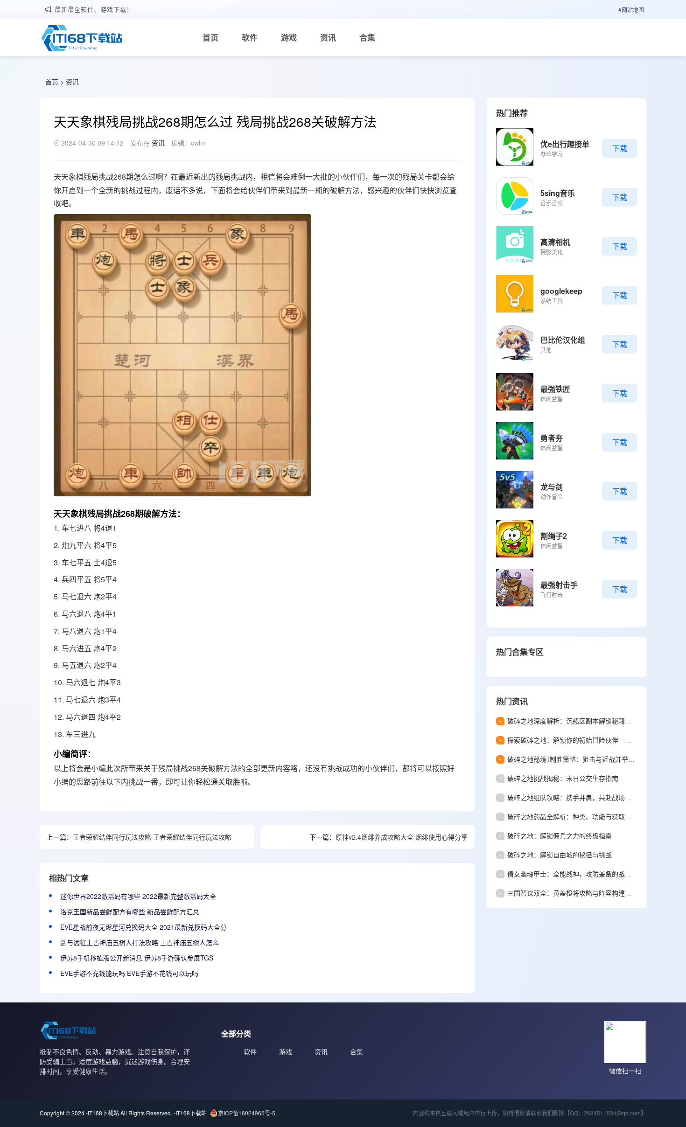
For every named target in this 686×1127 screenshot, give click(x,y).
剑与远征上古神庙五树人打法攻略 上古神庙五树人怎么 (139, 942)
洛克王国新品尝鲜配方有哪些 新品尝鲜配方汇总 (129, 911)
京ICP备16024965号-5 (246, 1113)
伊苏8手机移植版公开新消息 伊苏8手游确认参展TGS (136, 957)
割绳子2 (553, 535)
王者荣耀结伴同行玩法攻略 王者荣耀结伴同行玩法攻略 (152, 837)
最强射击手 (559, 584)
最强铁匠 (555, 388)
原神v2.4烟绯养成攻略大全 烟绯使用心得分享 (402, 837)
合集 (367, 37)
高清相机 (555, 242)
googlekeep (561, 290)
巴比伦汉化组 (562, 339)
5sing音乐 (557, 193)
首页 (210, 37)
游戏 (289, 37)
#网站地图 (631, 10)
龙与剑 (551, 486)
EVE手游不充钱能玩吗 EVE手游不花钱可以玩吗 (129, 973)
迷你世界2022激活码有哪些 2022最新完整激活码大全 (138, 896)
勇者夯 (551, 437)
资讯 (328, 37)
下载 (619, 148)
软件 (250, 37)
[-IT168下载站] (82, 39)
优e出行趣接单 (564, 144)
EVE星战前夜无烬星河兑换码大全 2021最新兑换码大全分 (143, 927)
